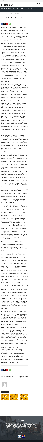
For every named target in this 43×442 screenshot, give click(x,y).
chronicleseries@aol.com (23, 430)
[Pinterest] (7, 24)
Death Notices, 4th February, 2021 (7, 376)
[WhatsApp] (10, 24)
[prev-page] (1, 404)
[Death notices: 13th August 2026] (5, 397)
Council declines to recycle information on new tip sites (23, 377)
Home (2, 13)
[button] (41, 10)
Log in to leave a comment (5, 410)
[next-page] (3, 404)
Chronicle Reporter (5, 21)
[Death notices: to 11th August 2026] (14, 397)
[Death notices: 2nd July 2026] (24, 397)
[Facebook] (40, 1)
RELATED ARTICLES (4, 392)
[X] (41, 1)
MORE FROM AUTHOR (14, 392)
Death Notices (6, 13)
